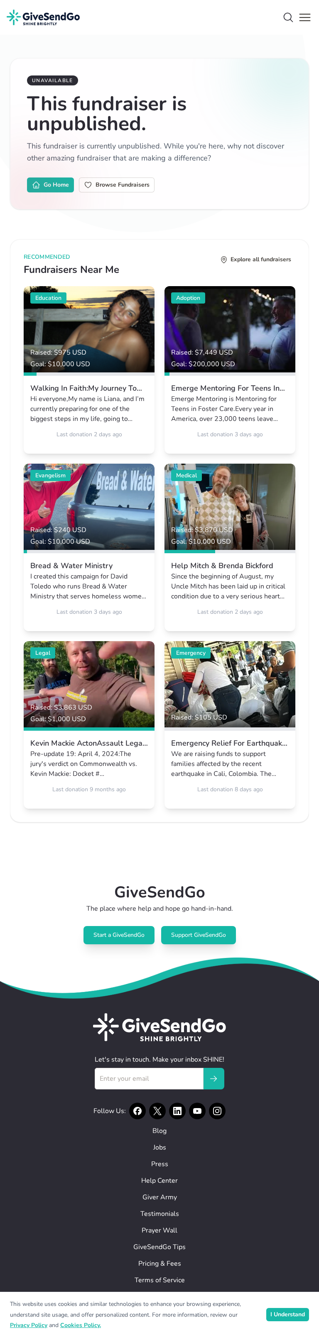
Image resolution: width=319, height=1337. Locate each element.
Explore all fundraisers (261, 259)
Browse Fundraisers (123, 185)
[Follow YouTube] (197, 1111)
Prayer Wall (159, 1230)
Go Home (56, 185)
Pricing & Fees (159, 1263)
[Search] (288, 17)
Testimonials (159, 1213)
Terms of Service (160, 1280)
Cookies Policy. (80, 1325)
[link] (89, 370)
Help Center (159, 1180)
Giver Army (159, 1197)
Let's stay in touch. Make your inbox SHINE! (159, 1059)
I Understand (287, 1314)
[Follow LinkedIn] (177, 1111)
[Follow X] (157, 1111)
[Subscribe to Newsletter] (213, 1078)
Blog (159, 1130)
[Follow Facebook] (137, 1111)
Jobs (159, 1147)
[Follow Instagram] (217, 1111)
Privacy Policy (28, 1325)
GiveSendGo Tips (159, 1247)
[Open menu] (304, 17)
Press (159, 1164)
